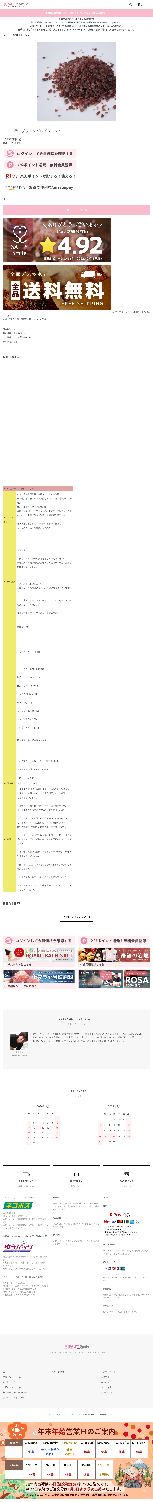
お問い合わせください (37, 318)
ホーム (5, 35)
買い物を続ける (10, 341)
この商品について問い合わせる (17, 337)
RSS (54, 1372)
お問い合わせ (107, 1392)
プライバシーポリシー (13, 1397)
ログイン (105, 1382)
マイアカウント (108, 1372)
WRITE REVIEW (75, 916)
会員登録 (105, 1377)
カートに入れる (79, 210)
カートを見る (107, 1387)
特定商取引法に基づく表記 (15, 332)
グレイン (27, 35)
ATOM (61, 1372)
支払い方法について (12, 1387)
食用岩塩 (16, 35)
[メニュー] (148, 4)
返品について (9, 328)
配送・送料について (12, 1377)
